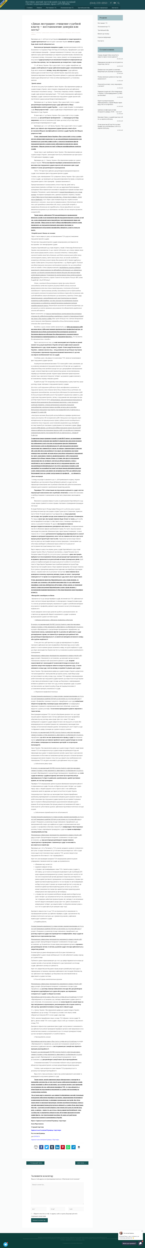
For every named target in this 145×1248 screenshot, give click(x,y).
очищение (77, 32)
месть (73, 32)
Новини (39, 8)
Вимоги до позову (103, 34)
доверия (61, 32)
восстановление (54, 32)
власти (48, 32)
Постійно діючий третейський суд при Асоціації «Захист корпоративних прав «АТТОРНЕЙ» (50, 3)
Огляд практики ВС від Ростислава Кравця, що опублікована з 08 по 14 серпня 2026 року (109, 126)
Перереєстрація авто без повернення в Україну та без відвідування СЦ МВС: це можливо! (110, 93)
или (64, 32)
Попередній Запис (35, 1163)
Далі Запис (81, 1163)
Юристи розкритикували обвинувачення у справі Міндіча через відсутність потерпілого (110, 102)
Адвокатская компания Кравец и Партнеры (45, 1139)
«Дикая (43, 32)
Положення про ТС (67, 8)
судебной (33, 34)
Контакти (115, 8)
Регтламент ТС (51, 8)
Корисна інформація (101, 8)
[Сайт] (76, 1209)
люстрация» (68, 32)
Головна (29, 8)
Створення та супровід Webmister (73, 1243)
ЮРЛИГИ (37, 1136)
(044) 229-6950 (98, 3)
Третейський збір (84, 8)
